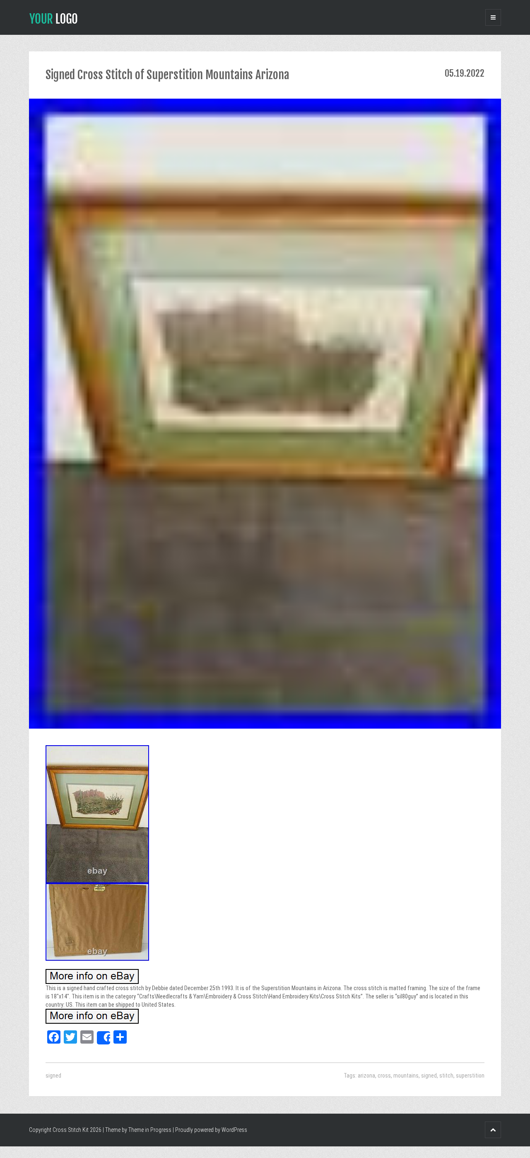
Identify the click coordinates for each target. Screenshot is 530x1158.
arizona (366, 1075)
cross (384, 1075)
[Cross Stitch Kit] (53, 18)
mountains (406, 1075)
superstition (470, 1075)
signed (53, 1075)
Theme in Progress (149, 1130)
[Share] (103, 1037)
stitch (446, 1075)
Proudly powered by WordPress (211, 1130)
